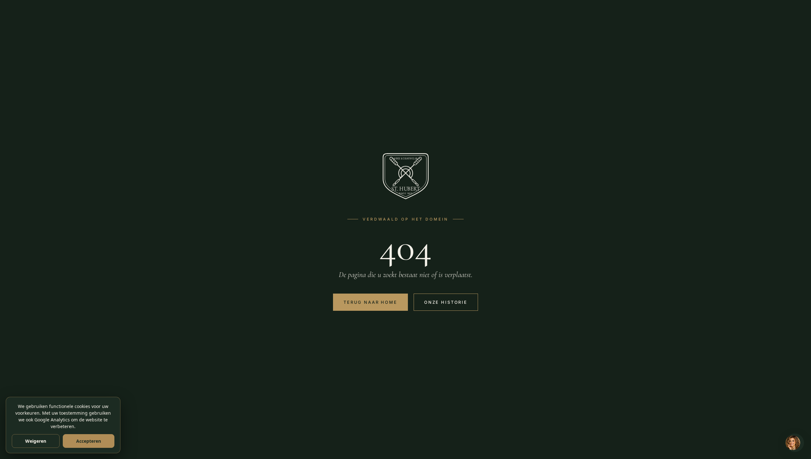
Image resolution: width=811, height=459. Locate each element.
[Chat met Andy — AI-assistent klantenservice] (795, 442)
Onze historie (445, 302)
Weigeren (35, 441)
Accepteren (88, 441)
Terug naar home (370, 302)
